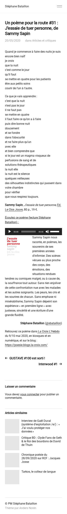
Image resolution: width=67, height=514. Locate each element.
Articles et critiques (44, 40)
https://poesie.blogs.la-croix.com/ (26, 345)
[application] (33, 231)
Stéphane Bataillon (17, 6)
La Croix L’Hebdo (48, 331)
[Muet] (47, 231)
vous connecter (29, 394)
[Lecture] (9, 231)
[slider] (55, 231)
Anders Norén (27, 508)
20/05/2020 (12, 40)
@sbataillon (53, 323)
